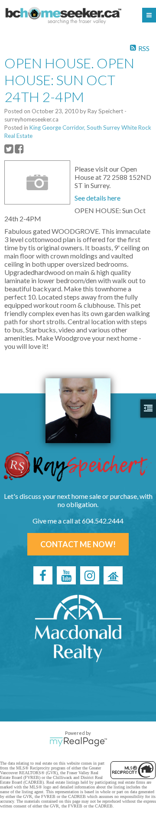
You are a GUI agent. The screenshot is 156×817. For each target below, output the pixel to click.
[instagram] (89, 575)
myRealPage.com (78, 742)
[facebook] (42, 575)
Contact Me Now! (78, 544)
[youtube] (66, 575)
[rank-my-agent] (113, 575)
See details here (97, 198)
